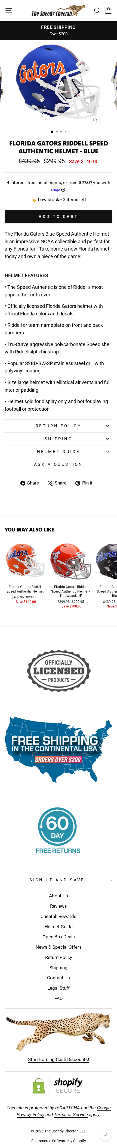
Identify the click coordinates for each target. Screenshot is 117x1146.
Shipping (58, 438)
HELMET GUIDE (58, 451)
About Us (58, 895)
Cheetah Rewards (58, 916)
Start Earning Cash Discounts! (58, 1059)
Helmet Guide (59, 926)
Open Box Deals (58, 936)
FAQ (58, 998)
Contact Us (58, 977)
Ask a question (58, 464)
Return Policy (58, 425)
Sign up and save (57, 880)
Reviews (58, 906)
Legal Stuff (58, 988)
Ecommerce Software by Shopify (58, 1141)
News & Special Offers (59, 947)
